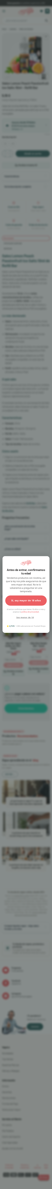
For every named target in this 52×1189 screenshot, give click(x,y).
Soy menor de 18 (25, 617)
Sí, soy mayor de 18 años (26, 600)
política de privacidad (30, 612)
